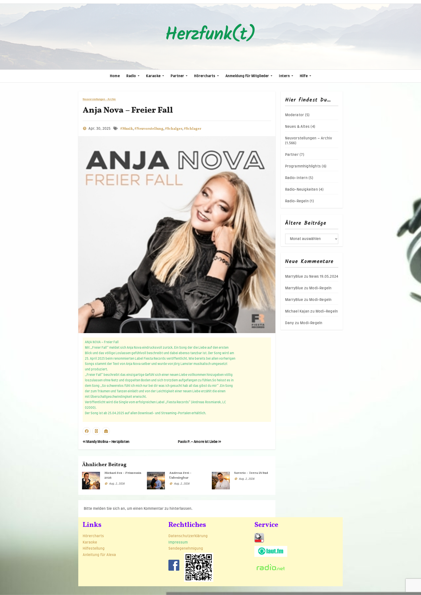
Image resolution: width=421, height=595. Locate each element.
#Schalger (173, 128)
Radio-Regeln (297, 201)
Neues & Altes (297, 126)
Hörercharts (205, 76)
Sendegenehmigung (185, 548)
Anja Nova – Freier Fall (128, 110)
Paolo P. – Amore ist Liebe (198, 442)
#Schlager (192, 128)
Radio (131, 76)
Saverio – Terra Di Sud (251, 473)
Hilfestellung (94, 548)
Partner (178, 76)
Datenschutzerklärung (188, 536)
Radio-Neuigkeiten (301, 189)
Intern (285, 76)
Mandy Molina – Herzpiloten (107, 442)
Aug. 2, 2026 (117, 483)
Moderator (294, 115)
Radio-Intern (296, 178)
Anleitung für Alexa (99, 555)
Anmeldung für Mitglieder (247, 76)
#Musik (126, 128)
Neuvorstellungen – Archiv (308, 138)
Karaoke (153, 76)
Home (115, 76)
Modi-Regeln (320, 288)
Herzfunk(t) (210, 35)
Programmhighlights (303, 166)
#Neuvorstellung (148, 128)
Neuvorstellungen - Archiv (99, 99)
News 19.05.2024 (323, 276)
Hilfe (304, 76)
